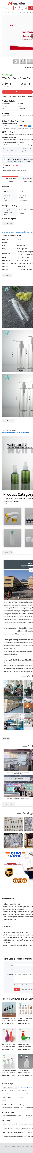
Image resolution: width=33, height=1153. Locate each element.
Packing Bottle (22, 12)
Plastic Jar (21, 1097)
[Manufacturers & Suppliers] (16, 3)
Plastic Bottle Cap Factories (10, 1128)
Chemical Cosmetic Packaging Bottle (13, 1136)
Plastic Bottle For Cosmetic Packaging (13, 1132)
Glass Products (6, 1094)
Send (16, 989)
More (3, 1140)
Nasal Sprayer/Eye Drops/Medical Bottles (10, 1091)
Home (3, 12)
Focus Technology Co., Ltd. (22, 1146)
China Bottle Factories (9, 1124)
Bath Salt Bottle (22, 1091)
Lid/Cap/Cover (6, 1097)
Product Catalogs (27, 1087)
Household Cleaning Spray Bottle (12, 1115)
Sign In (4, 170)
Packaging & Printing (12, 12)
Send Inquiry (17, 92)
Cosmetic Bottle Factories (26, 1124)
